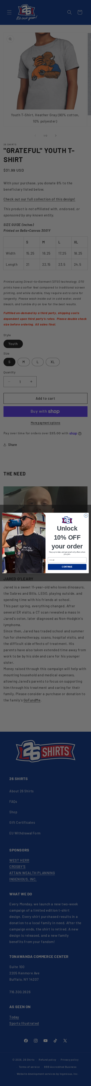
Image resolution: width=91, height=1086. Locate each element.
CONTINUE (67, 567)
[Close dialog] (86, 516)
